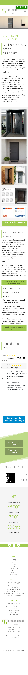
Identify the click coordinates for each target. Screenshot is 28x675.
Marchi (14, 566)
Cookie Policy (14, 574)
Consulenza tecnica (14, 603)
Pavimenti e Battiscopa (14, 595)
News (14, 563)
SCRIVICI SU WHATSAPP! (14, 452)
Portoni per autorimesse (14, 591)
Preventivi (14, 605)
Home (14, 559)
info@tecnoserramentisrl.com (14, 636)
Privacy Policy (14, 572)
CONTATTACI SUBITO (15, 444)
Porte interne (14, 587)
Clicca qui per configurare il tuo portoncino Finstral (14, 282)
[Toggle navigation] (14, 2)
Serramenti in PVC (14, 584)
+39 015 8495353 (14, 638)
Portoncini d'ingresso (14, 586)
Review (3, 355)
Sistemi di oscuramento (14, 589)
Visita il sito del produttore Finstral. (14, 223)
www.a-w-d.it (20, 650)
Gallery (14, 564)
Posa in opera (14, 612)
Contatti (14, 570)
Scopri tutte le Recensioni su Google (14, 419)
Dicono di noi (14, 568)
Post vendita (14, 614)
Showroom (14, 609)
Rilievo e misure (14, 610)
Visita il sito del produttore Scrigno (14, 328)
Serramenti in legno (14, 582)
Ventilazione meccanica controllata (14, 593)
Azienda (14, 561)
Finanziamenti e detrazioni (14, 607)
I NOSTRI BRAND (14, 467)
